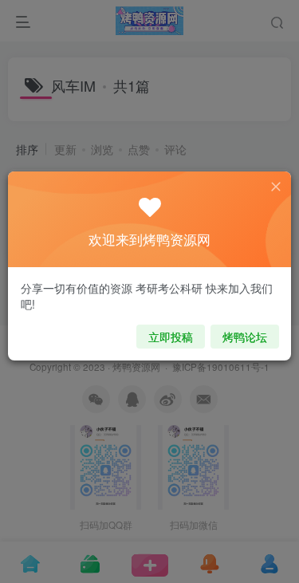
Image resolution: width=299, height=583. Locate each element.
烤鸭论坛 (244, 337)
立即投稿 (170, 337)
